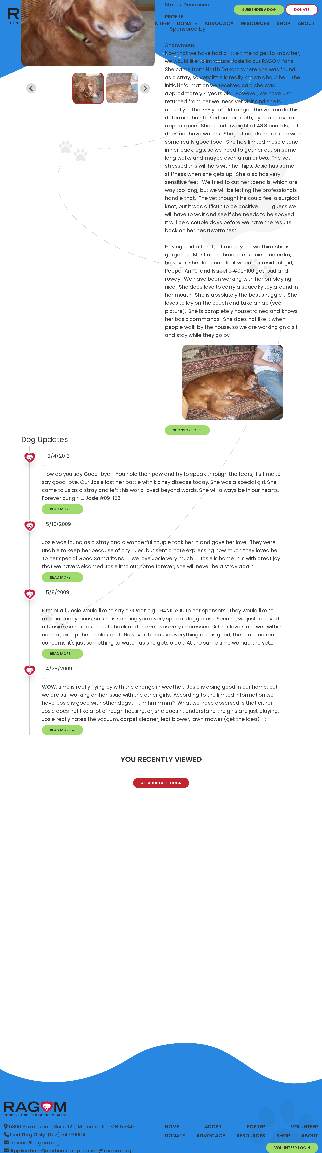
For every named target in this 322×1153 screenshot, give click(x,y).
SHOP (283, 1135)
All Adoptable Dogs (161, 782)
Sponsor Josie (187, 430)
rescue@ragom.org (34, 1142)
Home (172, 1126)
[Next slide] (145, 88)
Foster (256, 1126)
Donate (175, 1135)
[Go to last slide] (31, 88)
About (306, 23)
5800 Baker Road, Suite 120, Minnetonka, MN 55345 (72, 1126)
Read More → (62, 509)
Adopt (213, 1126)
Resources (251, 1135)
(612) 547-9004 (48, 1134)
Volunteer (304, 1126)
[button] (88, 88)
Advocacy (211, 1135)
